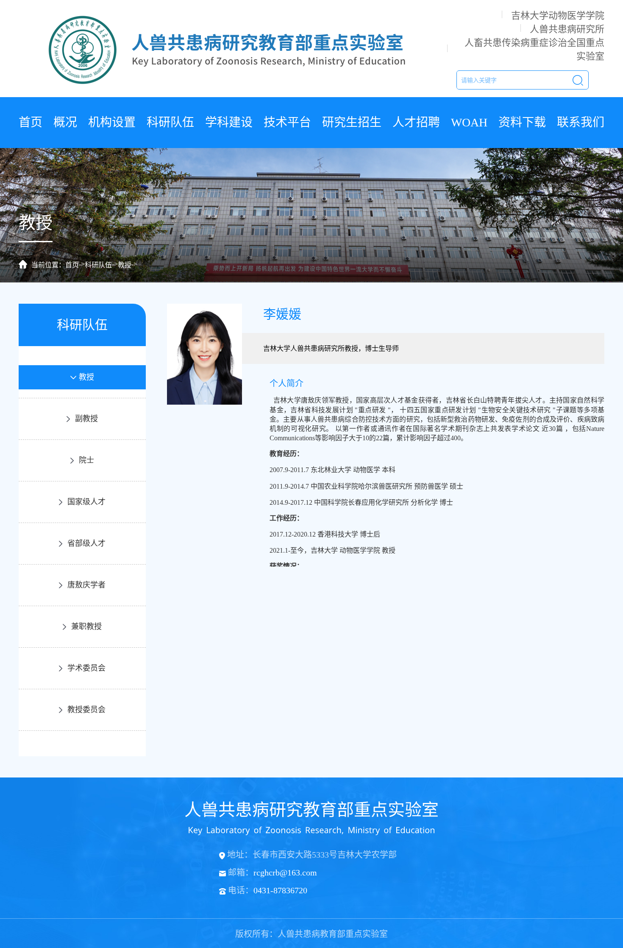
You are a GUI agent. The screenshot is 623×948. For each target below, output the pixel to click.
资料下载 (522, 122)
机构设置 (112, 122)
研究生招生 (351, 122)
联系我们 (580, 122)
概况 (65, 122)
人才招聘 (416, 122)
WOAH (469, 122)
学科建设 (229, 122)
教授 (124, 264)
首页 (30, 122)
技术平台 (287, 122)
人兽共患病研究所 (567, 29)
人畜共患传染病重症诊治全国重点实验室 (534, 49)
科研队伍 (170, 122)
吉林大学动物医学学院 (557, 15)
